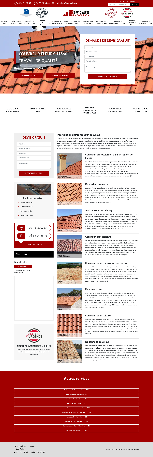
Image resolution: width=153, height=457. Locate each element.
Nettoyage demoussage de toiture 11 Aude (72, 22)
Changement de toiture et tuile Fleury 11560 (77, 426)
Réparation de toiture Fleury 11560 (77, 417)
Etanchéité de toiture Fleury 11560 (76, 399)
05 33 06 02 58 (24, 3)
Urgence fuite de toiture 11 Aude (102, 22)
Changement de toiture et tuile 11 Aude (117, 22)
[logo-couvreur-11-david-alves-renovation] (76, 13)
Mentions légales (133, 449)
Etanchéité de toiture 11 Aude (29, 22)
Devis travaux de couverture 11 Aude (55, 22)
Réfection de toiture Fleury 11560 (76, 394)
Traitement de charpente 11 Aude (145, 22)
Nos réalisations (29, 75)
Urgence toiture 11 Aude (41, 22)
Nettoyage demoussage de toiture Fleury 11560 (76, 412)
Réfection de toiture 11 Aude (16, 22)
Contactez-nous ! (60, 75)
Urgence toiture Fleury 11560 (76, 403)
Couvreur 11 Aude (5, 22)
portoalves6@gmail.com (66, 3)
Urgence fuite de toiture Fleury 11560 (76, 421)
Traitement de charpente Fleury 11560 (76, 390)
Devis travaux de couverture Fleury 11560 (77, 408)
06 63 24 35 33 (43, 3)
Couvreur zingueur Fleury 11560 (76, 430)
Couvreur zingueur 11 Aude (132, 22)
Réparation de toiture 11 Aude (88, 22)
